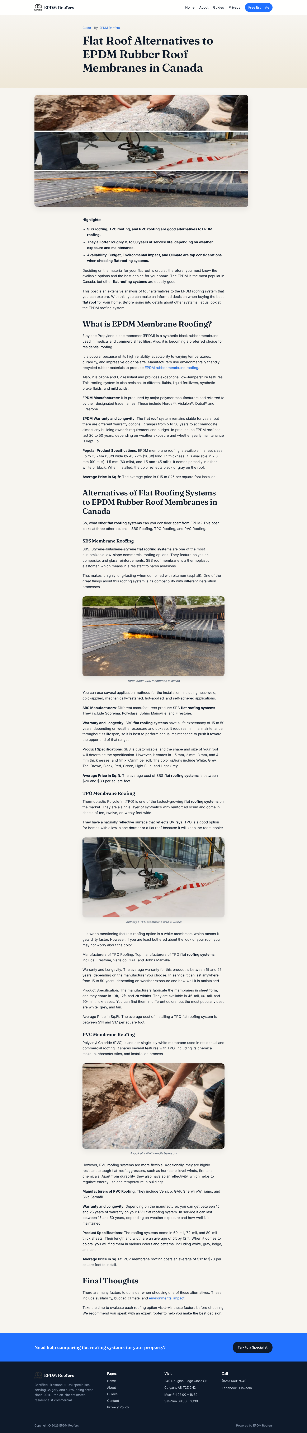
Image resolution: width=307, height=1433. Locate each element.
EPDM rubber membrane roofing (171, 368)
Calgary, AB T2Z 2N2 (180, 1388)
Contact (113, 1401)
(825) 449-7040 (234, 1381)
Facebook (229, 1388)
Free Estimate (258, 7)
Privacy (234, 7)
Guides (218, 7)
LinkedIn (245, 1388)
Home (189, 7)
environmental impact (166, 1298)
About (203, 7)
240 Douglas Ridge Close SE (185, 1381)
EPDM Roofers (109, 27)
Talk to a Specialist (253, 1347)
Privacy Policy (118, 1407)
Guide (86, 27)
